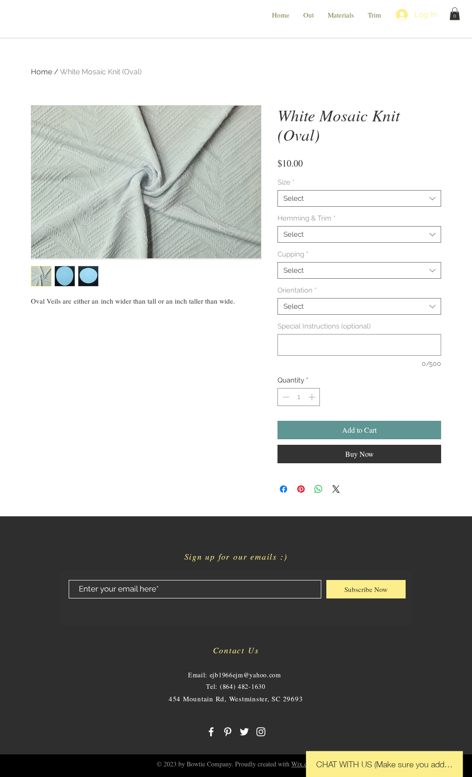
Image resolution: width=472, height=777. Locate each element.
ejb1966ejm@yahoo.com (245, 674)
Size (286, 182)
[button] (454, 13)
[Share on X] (336, 489)
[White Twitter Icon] (244, 732)
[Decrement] (285, 397)
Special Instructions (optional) (324, 326)
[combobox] (359, 198)
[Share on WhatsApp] (318, 489)
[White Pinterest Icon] (228, 732)
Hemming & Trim (306, 218)
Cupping (292, 254)
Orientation (297, 290)
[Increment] (313, 397)
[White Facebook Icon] (211, 732)
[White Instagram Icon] (261, 732)
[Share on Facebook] (283, 489)
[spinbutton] (299, 397)
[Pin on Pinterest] (301, 489)
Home (41, 71)
